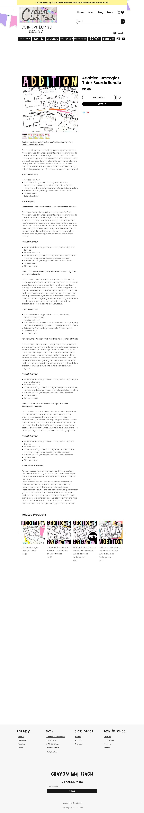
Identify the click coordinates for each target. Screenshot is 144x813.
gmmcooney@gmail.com (72, 803)
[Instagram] (118, 39)
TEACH (86, 774)
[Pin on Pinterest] (88, 113)
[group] (72, 541)
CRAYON (61, 774)
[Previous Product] (18, 532)
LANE (75, 774)
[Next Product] (125, 532)
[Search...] (123, 21)
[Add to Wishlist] (119, 98)
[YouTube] (123, 39)
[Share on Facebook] (83, 113)
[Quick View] (33, 533)
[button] (121, 12)
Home (24, 68)
